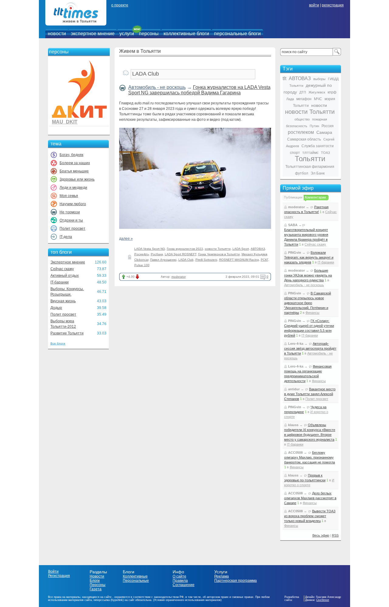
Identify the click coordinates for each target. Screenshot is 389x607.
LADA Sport (240, 248)
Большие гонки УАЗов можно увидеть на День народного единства (308, 275)
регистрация (333, 5)
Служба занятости (317, 146)
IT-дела (66, 237)
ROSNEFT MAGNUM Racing (239, 259)
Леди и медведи (73, 187)
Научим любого (73, 204)
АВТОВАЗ (258, 248)
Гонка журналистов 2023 (185, 248)
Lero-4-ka (295, 343)
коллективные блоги (186, 33)
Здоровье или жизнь (77, 179)
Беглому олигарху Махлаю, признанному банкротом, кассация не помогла (309, 457)
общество (302, 119)
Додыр (56, 308)
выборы (319, 79)
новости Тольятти (218, 248)
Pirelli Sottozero (206, 259)
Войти (53, 571)
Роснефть (141, 254)
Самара (324, 132)
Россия (328, 126)
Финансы (312, 312)
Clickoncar (141, 259)
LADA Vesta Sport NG (149, 248)
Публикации (293, 197)
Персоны (97, 585)
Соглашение (183, 585)
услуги (126, 33)
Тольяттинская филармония (309, 166)
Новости (97, 576)
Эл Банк (318, 173)
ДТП (302, 92)
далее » (126, 238)
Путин (314, 126)
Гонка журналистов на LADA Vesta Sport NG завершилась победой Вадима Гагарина (199, 90)
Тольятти (310, 158)
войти (314, 5)
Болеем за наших (75, 163)
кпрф (332, 92)
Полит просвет (72, 228)
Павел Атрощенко (163, 259)
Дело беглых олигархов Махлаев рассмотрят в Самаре (310, 498)
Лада (290, 99)
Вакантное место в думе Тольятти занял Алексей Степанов (310, 394)
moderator (178, 276)
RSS (335, 535)
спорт (295, 153)
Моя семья (69, 196)
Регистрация (59, 576)
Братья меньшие (74, 171)
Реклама (221, 576)
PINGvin (294, 252)
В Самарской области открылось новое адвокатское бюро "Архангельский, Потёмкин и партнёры (307, 302)
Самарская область (304, 139)
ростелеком (301, 132)
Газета (96, 589)
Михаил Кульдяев (254, 254)
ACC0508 (295, 452)
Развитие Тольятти (67, 333)
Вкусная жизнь (63, 301)
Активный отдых (64, 275)
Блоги (95, 580)
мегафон (304, 99)
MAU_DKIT (64, 121)
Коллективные (135, 576)
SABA (293, 225)
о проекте (119, 5)
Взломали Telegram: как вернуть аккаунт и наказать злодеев (308, 257)
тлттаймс (310, 153)
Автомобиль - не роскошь (157, 87)
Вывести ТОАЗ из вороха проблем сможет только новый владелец (310, 516)
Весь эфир (320, 535)
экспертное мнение (93, 33)
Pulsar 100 (142, 265)
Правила (180, 580)
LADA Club (186, 259)
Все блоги (57, 343)
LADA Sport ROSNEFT (180, 254)
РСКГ (264, 259)
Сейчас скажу (62, 269)
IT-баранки (59, 282)
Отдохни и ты (71, 220)
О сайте (179, 576)
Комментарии (315, 197)
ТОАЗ (325, 152)
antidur (294, 389)
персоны (149, 33)
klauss (293, 425)
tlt (284, 78)
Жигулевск (316, 92)
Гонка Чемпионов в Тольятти (219, 254)
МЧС (318, 99)
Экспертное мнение (67, 262)
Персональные (136, 580)
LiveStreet (322, 600)
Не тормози (70, 212)
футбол (301, 173)
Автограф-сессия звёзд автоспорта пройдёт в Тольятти (310, 348)
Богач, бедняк (71, 155)
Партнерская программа (235, 580)
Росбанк (157, 254)
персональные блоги (237, 33)
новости (57, 33)
